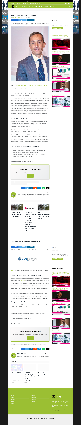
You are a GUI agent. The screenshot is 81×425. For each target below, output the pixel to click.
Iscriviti (30, 175)
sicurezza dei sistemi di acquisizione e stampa (19, 183)
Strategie (31, 6)
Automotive (22, 280)
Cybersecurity (21, 182)
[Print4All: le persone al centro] (43, 367)
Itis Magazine (27, 1)
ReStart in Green (42, 1)
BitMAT (12, 1)
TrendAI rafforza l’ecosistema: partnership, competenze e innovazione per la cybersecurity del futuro (60, 36)
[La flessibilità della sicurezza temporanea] (17, 207)
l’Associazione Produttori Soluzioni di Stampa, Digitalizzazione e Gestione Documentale (30, 85)
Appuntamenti (13, 344)
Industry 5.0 (31, 1)
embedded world (26, 344)
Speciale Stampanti (48, 1)
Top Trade (19, 1)
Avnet (12, 270)
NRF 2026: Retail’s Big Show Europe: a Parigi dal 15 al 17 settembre (30, 377)
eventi (41, 344)
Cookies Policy (34, 397)
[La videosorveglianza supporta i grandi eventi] (43, 207)
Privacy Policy (34, 399)
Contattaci (53, 1)
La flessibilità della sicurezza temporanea (16, 214)
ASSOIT (12, 182)
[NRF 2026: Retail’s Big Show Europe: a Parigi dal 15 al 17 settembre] (30, 367)
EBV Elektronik (20, 344)
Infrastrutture (38, 6)
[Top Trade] (15, 6)
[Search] (69, 6)
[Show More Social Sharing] (36, 20)
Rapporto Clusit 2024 (35, 182)
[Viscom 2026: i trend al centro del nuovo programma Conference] (17, 367)
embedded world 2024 (34, 344)
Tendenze (52, 6)
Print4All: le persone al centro (43, 374)
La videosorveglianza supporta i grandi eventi (43, 215)
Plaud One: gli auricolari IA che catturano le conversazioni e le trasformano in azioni (29, 3)
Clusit (33, 87)
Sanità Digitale (37, 1)
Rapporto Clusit (27, 182)
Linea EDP (22, 1)
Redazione (33, 401)
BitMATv (15, 1)
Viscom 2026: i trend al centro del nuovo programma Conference (16, 377)
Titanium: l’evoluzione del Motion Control (59, 80)
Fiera (44, 344)
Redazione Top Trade (16, 17)
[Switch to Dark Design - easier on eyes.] (68, 6)
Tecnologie (25, 6)
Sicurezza (46, 6)
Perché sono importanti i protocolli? (58, 66)
